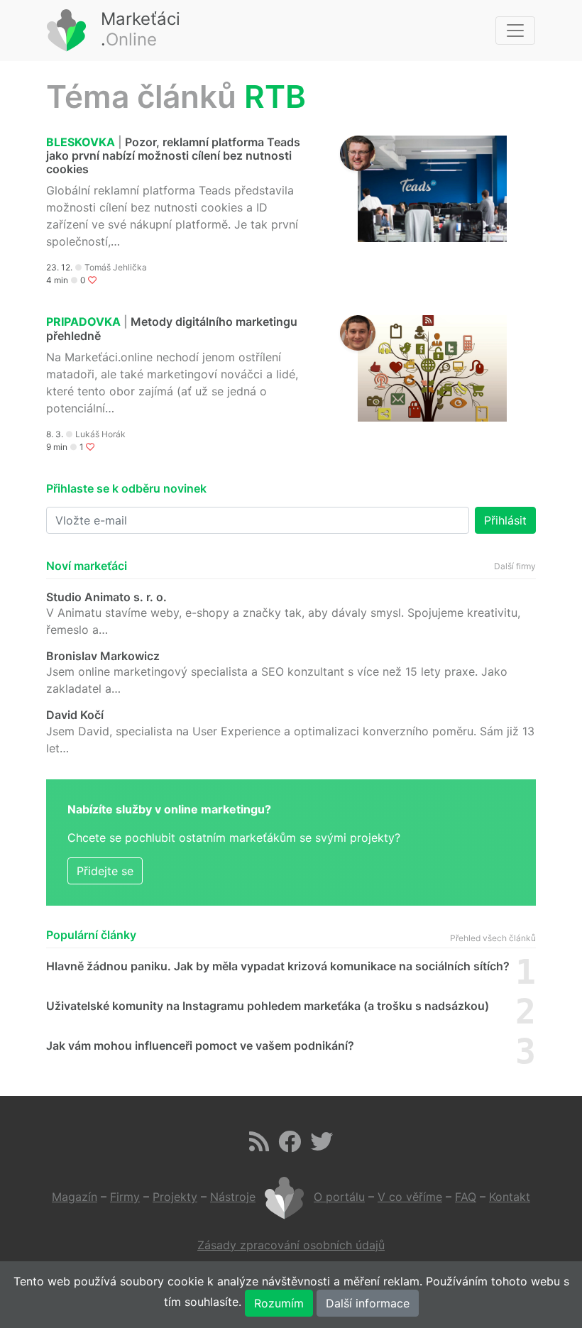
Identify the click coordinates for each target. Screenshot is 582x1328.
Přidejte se (105, 871)
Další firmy (515, 566)
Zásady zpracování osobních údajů (291, 1245)
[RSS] (259, 1145)
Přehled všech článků (493, 938)
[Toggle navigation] (515, 30)
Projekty (175, 1197)
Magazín (74, 1197)
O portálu (339, 1197)
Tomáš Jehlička (115, 267)
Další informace (368, 1303)
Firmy (125, 1197)
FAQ (465, 1197)
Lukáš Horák (100, 434)
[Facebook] (289, 1145)
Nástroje (233, 1197)
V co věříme (410, 1197)
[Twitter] (321, 1145)
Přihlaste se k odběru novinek (126, 488)
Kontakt (509, 1197)
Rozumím (279, 1303)
